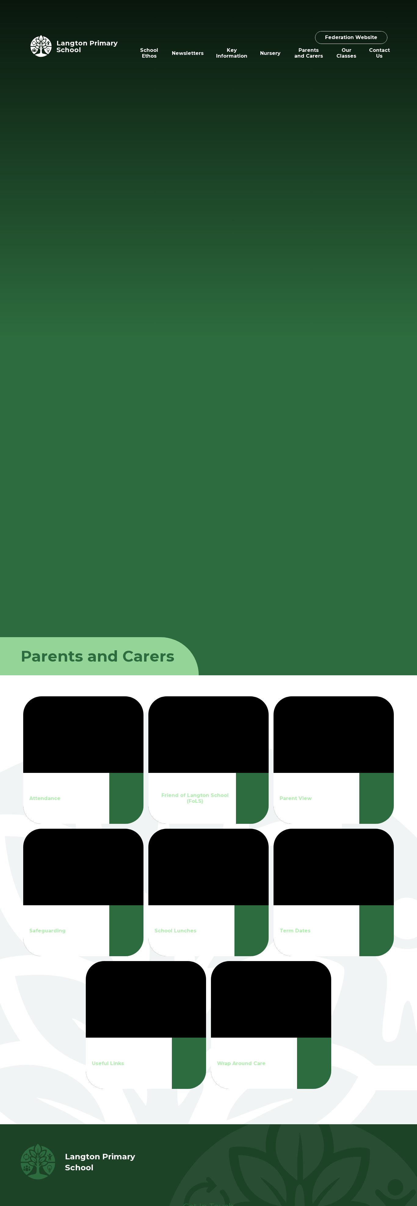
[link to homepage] (41, 46)
